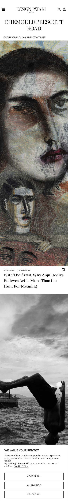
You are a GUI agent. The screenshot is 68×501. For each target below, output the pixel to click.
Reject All (34, 494)
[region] (34, 473)
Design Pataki (10, 37)
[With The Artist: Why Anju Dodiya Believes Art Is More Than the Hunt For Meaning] (34, 153)
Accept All (34, 476)
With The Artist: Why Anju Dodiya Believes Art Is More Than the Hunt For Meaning (33, 280)
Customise (34, 485)
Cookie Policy (21, 466)
